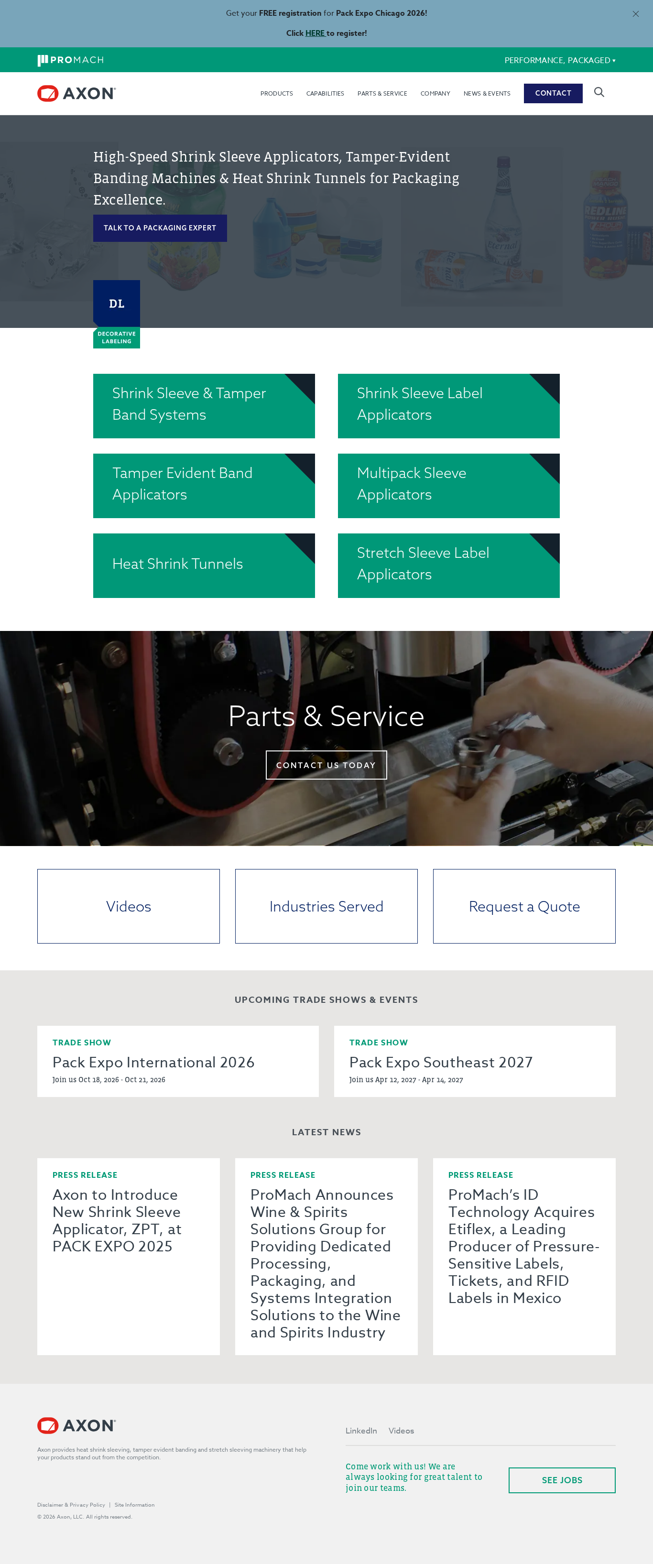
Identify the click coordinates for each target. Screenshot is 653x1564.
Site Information (135, 1505)
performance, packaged (557, 60)
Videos (129, 906)
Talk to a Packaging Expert (160, 228)
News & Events (487, 93)
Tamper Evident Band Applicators (182, 483)
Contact (553, 93)
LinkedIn (361, 1431)
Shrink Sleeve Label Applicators (420, 404)
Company (435, 93)
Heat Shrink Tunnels (177, 563)
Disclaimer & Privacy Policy (71, 1505)
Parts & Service (382, 93)
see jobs (562, 1480)
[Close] (635, 14)
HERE (315, 33)
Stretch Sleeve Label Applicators (423, 563)
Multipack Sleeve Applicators (412, 483)
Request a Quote (524, 906)
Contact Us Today (326, 765)
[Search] (599, 92)
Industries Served (327, 906)
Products (277, 93)
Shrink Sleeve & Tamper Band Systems (189, 404)
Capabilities (325, 93)
